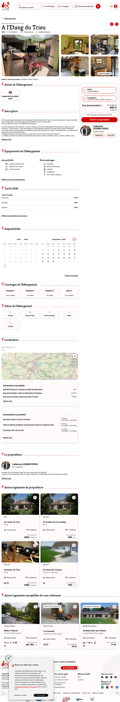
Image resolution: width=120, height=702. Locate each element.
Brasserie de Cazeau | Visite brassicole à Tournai (20, 397)
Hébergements (10, 19)
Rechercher (98, 6)
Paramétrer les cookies (20, 695)
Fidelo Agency (117, 693)
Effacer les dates (71, 276)
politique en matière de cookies (26, 687)
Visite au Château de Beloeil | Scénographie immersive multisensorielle (28, 425)
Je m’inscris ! (69, 668)
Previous (5, 506)
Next (35, 506)
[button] (39, 364)
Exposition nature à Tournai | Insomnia (16, 419)
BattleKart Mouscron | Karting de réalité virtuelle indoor (23, 389)
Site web (111, 135)
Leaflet (59, 379)
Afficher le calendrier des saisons (14, 216)
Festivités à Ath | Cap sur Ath (13, 430)
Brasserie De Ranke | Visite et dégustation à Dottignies (22, 393)
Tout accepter (41, 695)
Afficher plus (6, 140)
